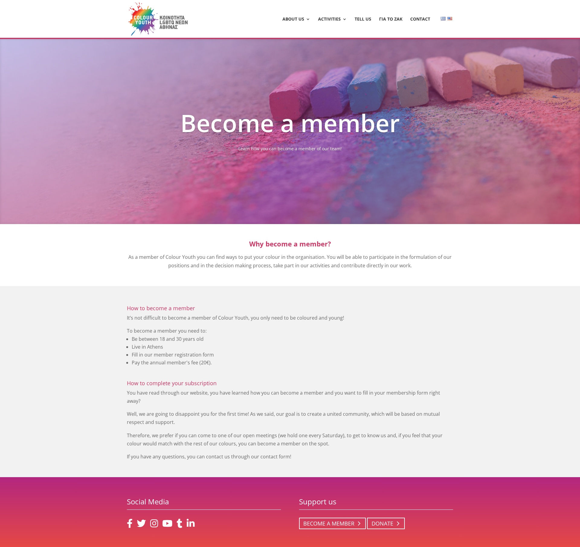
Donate (382, 523)
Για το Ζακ (390, 19)
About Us (293, 19)
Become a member (328, 523)
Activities (329, 19)
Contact (420, 19)
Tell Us (363, 19)
